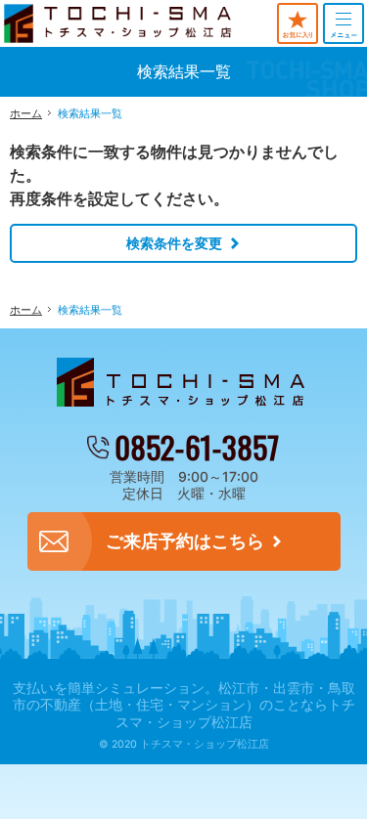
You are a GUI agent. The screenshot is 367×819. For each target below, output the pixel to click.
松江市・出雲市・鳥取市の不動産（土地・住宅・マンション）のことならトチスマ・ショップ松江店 (184, 704)
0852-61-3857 (197, 447)
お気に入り (297, 23)
